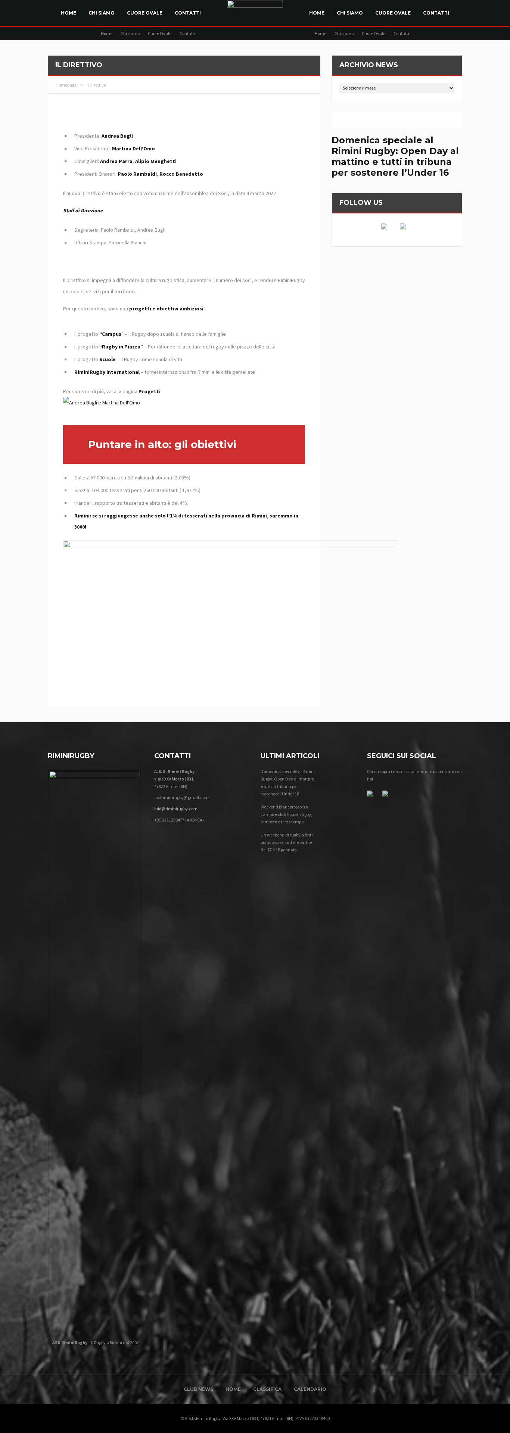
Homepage (66, 85)
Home (68, 13)
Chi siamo (101, 13)
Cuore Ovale (144, 13)
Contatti (188, 13)
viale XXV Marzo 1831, (174, 779)
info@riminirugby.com (176, 808)
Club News (198, 1389)
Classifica (267, 1389)
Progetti (150, 391)
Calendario (310, 1389)
